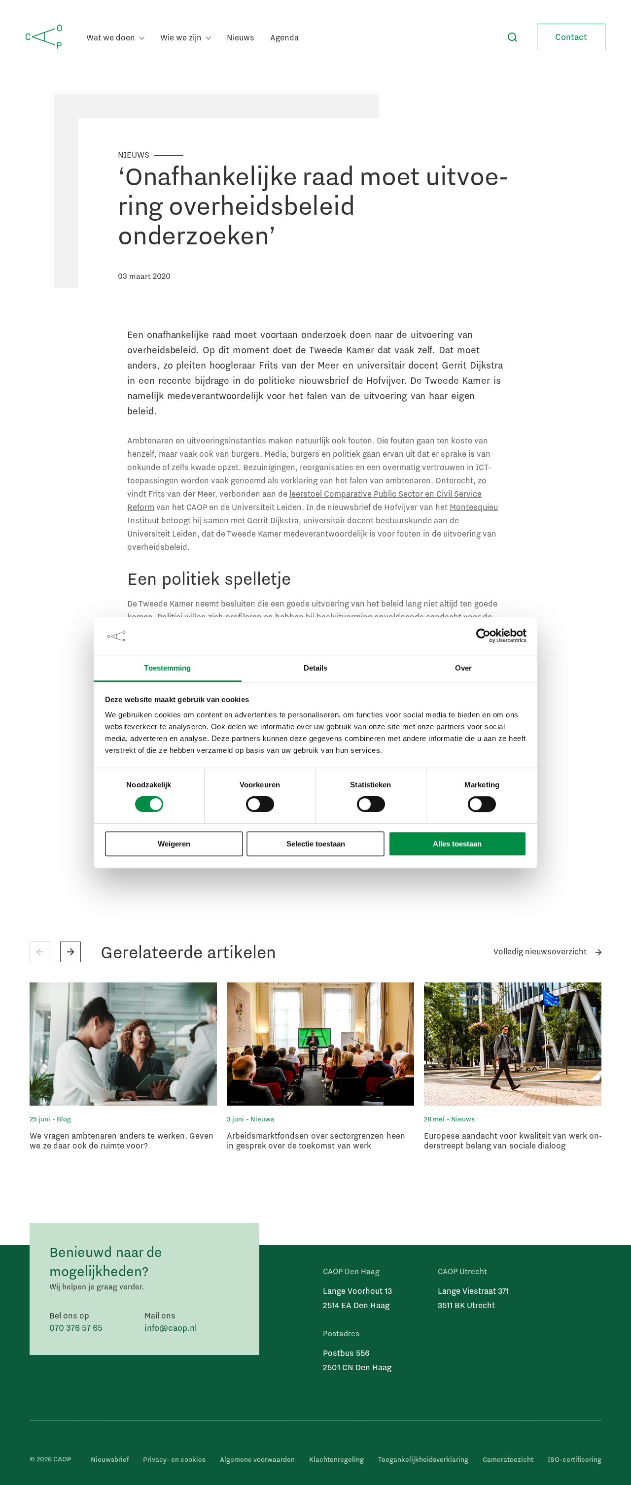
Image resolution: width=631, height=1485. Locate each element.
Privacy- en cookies (174, 1459)
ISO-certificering (574, 1459)
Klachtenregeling (336, 1459)
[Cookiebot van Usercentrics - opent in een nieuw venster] (483, 636)
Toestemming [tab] (167, 668)
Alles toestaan (457, 844)
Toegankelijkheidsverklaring (423, 1459)
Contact (571, 36)
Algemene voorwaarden (257, 1459)
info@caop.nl (170, 1327)
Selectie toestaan (315, 844)
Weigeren (174, 844)
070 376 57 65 (76, 1327)
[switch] (260, 804)
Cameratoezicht (508, 1459)
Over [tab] (463, 668)
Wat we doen (111, 37)
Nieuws (240, 37)
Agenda (284, 37)
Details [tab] (316, 668)
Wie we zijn (182, 37)
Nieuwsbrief (110, 1459)
